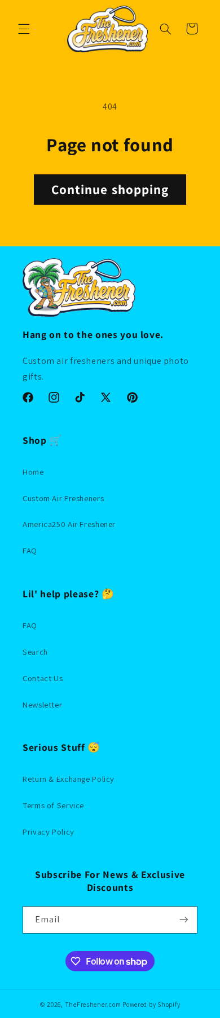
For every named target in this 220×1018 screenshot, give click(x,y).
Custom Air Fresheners (63, 498)
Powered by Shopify (151, 1004)
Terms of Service (53, 805)
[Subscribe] (184, 920)
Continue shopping (110, 189)
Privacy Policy (48, 831)
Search (35, 651)
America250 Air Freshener (69, 524)
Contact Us (43, 678)
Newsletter (42, 704)
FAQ (30, 550)
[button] (24, 29)
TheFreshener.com (93, 1004)
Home (33, 471)
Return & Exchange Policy (69, 778)
